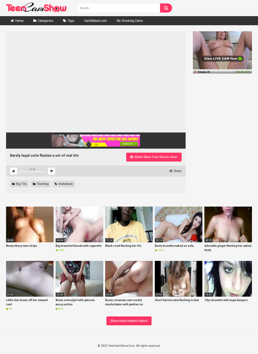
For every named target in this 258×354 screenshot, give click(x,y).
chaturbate (65, 184)
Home (19, 21)
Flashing (42, 184)
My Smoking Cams (130, 21)
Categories (45, 21)
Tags (71, 21)
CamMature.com (95, 21)
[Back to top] (244, 341)
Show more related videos (129, 321)
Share (177, 171)
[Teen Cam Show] (36, 8)
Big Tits (21, 184)
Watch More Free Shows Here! (155, 157)
